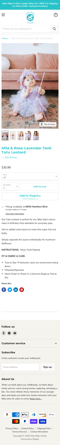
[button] (30, 196)
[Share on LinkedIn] (15, 289)
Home (5, 38)
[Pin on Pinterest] (21, 289)
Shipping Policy (44, 428)
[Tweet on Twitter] (10, 289)
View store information (15, 214)
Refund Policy (28, 428)
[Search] (54, 28)
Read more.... (36, 398)
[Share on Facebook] (4, 289)
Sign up (47, 367)
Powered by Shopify (30, 439)
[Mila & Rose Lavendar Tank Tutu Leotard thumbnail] (5, 136)
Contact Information (39, 431)
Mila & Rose (11, 157)
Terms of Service (19, 431)
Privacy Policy (12, 428)
